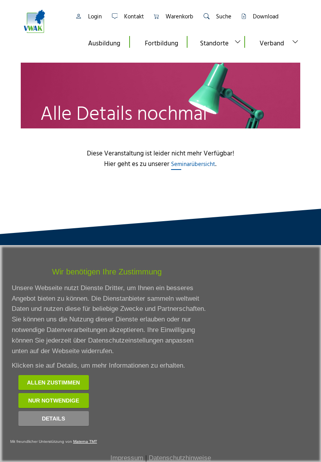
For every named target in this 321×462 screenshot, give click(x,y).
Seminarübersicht (193, 163)
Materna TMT (85, 441)
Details (53, 418)
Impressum (126, 458)
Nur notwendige (53, 400)
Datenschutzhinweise (180, 458)
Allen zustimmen (53, 382)
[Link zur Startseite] (44, 21)
